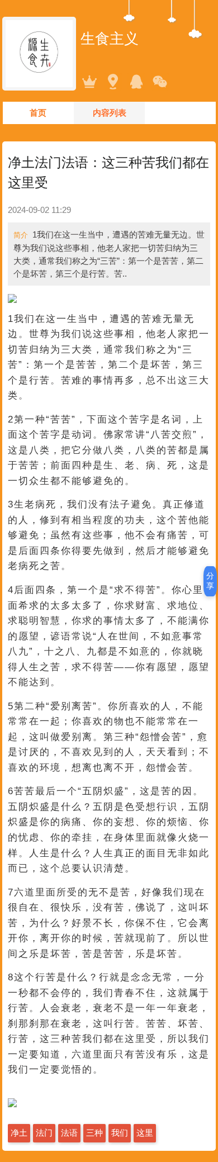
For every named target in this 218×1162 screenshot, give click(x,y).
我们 (119, 1132)
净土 (19, 1132)
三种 (94, 1132)
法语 (69, 1132)
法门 (44, 1132)
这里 (144, 1132)
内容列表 (109, 112)
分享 (210, 580)
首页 (38, 112)
